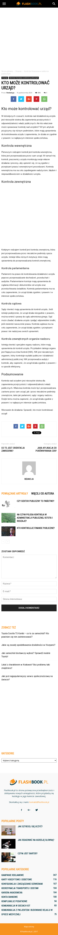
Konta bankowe (9, 897)
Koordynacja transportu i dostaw (19, 888)
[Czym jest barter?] (8, 857)
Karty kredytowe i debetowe (16, 879)
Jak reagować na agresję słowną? (36, 840)
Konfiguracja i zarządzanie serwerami (22, 884)
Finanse (4, 78)
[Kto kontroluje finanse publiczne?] (8, 531)
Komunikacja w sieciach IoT (15, 905)
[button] (54, 4)
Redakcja (10, 93)
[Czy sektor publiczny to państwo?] (8, 504)
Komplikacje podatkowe (14, 901)
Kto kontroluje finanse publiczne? (36, 528)
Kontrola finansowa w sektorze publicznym (24, 78)
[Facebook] (21, 810)
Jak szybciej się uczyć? (30, 826)
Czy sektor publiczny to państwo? (35, 501)
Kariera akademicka (11, 892)
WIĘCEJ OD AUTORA (42, 493)
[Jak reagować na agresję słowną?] (8, 844)
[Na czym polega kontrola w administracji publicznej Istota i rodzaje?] (8, 518)
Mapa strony (29, 926)
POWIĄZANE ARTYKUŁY (14, 493)
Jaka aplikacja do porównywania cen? (46, 449)
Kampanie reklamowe (12, 875)
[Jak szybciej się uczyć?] (8, 830)
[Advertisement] (29, 38)
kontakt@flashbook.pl (39, 802)
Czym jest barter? (27, 853)
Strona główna (7, 71)
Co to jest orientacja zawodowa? (13, 449)
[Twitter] (36, 810)
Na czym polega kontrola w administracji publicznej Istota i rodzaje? (35, 517)
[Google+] (29, 810)
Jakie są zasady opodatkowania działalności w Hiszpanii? (28, 644)
